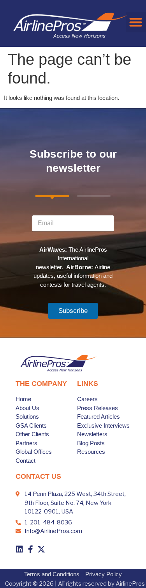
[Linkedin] (19, 549)
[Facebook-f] (30, 549)
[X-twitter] (41, 549)
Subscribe (73, 310)
